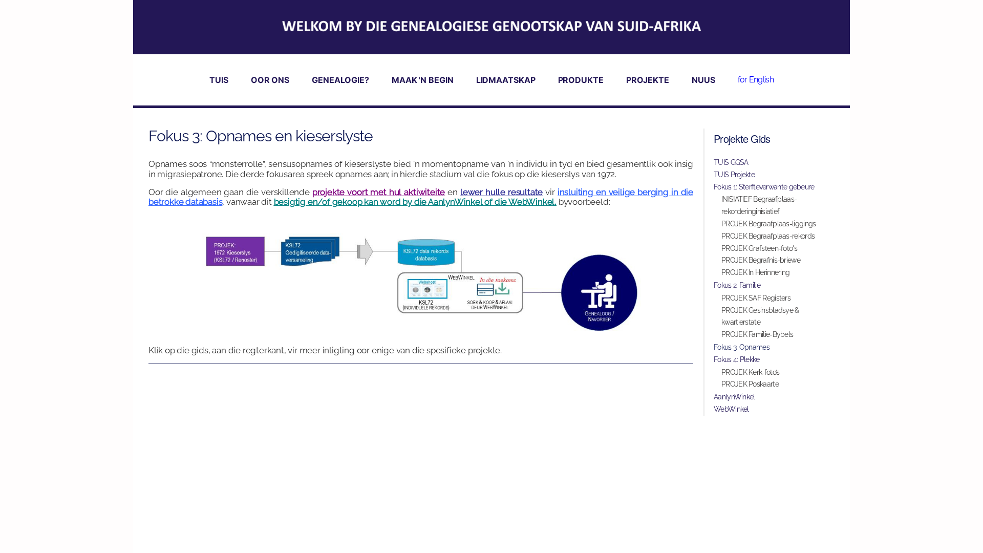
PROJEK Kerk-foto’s (750, 372)
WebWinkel (731, 409)
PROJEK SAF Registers (755, 298)
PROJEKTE (647, 80)
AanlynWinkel (734, 397)
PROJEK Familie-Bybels (757, 334)
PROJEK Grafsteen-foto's (759, 248)
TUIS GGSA (731, 162)
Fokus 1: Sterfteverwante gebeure (764, 187)
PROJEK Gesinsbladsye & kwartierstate (760, 316)
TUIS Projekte (734, 175)
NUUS (703, 80)
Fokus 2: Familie (737, 285)
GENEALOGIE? (340, 80)
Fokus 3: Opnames (742, 347)
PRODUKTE (581, 80)
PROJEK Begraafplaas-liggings (768, 224)
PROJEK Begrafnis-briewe (760, 260)
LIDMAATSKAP (506, 80)
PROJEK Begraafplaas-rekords (768, 236)
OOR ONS (270, 80)
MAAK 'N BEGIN (423, 80)
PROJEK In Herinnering (755, 272)
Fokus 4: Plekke (737, 359)
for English (756, 79)
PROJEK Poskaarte (750, 384)
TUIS (218, 80)
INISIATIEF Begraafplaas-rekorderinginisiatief (759, 205)
